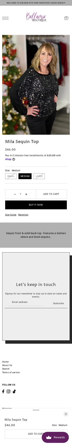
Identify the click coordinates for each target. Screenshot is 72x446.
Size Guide (10, 215)
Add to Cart (51, 194)
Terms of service (11, 372)
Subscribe (58, 303)
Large (39, 176)
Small (11, 176)
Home (5, 362)
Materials (23, 215)
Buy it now (36, 205)
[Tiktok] (14, 391)
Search (6, 369)
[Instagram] (8, 391)
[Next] (65, 39)
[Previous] (57, 39)
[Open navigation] (6, 18)
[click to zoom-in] (8, 41)
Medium (25, 176)
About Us (7, 365)
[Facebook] (3, 391)
